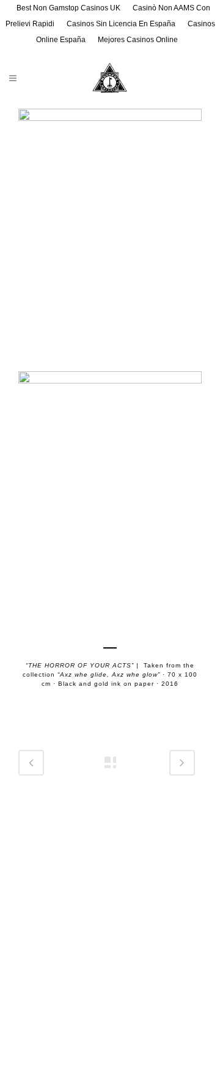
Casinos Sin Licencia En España (121, 24)
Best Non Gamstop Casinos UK (68, 8)
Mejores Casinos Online (138, 39)
